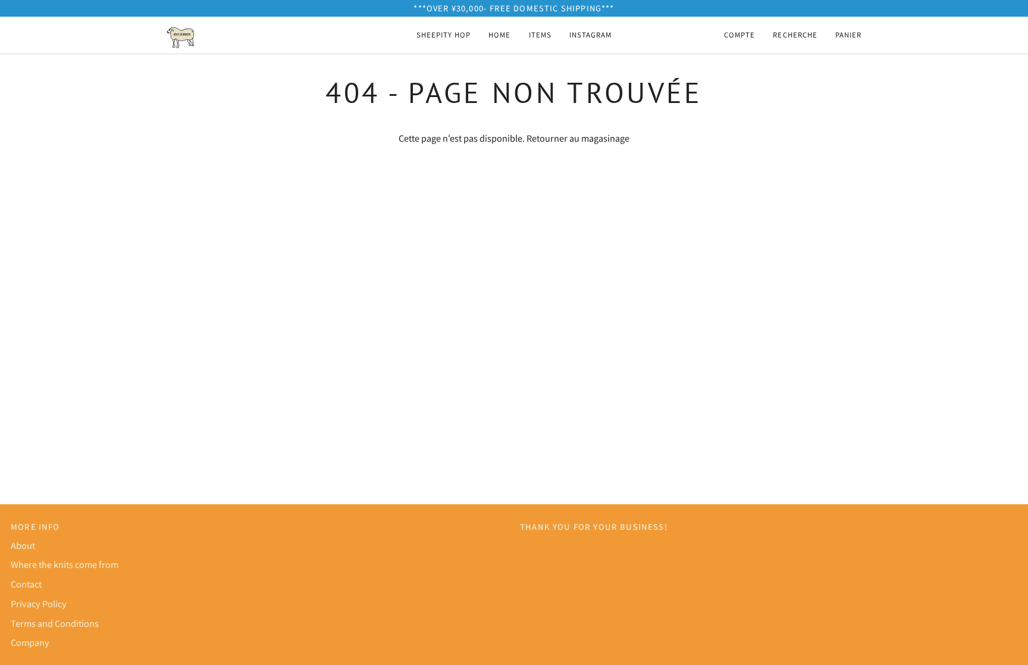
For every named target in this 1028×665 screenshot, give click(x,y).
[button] (540, 35)
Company (30, 642)
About (23, 545)
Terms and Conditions (55, 623)
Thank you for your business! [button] (593, 526)
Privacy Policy (39, 603)
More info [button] (35, 526)
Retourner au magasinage (577, 138)
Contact (26, 583)
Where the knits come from (64, 564)
